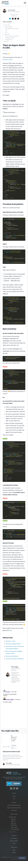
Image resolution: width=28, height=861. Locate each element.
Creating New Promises (10, 37)
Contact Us (14, 810)
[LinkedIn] (11, 788)
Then (6, 32)
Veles (14, 843)
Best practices (7, 34)
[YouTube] (17, 788)
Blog (14, 796)
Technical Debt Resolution (14, 805)
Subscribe (22, 858)
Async (6, 30)
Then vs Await (7, 25)
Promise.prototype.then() (13, 644)
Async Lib (13, 823)
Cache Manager (15, 829)
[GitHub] (14, 788)
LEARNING (13, 745)
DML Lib (13, 821)
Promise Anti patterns (12, 656)
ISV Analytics (14, 838)
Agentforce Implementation (14, 807)
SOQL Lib (13, 819)
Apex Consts (14, 827)
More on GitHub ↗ (13, 831)
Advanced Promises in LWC (11, 751)
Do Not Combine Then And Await (12, 36)
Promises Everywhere (8, 26)
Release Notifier (14, 841)
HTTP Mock (14, 825)
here (10, 630)
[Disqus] (14, 707)
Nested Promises (8, 39)
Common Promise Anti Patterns (15, 659)
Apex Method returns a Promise (11, 28)
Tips (14, 798)
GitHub (14, 852)
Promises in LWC (7, 59)
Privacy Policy (14, 859)
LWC (12, 747)
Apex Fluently (12, 817)
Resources (6, 41)
